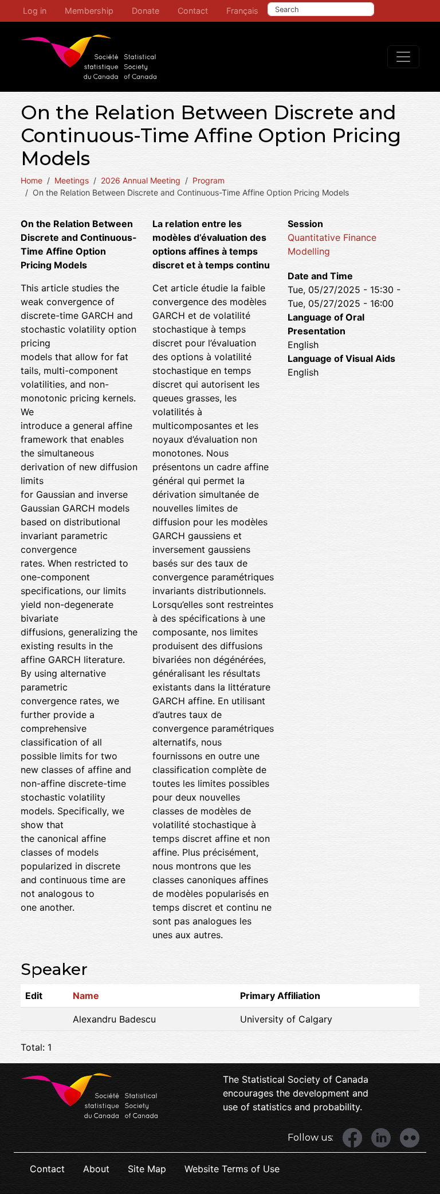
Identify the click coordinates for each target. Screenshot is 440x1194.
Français (242, 10)
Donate (145, 10)
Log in (34, 10)
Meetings (71, 180)
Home (31, 180)
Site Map (147, 1169)
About (96, 1169)
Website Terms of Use (232, 1169)
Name (86, 995)
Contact (193, 10)
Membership (89, 10)
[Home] (89, 56)
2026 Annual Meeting (140, 180)
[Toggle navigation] (403, 56)
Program (208, 180)
